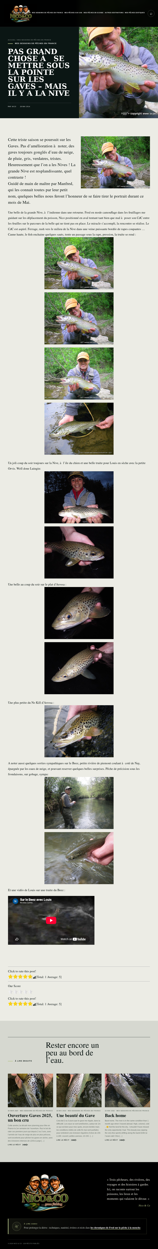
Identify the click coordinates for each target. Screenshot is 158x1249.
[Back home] (127, 1090)
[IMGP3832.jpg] (79, 858)
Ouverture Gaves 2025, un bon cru (30, 1117)
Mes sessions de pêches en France (47, 12)
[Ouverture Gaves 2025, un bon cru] (30, 1090)
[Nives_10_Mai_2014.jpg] (79, 429)
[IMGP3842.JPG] (79, 497)
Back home (115, 1115)
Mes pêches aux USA (73, 12)
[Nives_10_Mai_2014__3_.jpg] (79, 318)
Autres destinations (114, 12)
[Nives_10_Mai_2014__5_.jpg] (79, 373)
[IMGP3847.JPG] (79, 613)
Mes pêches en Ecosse (93, 12)
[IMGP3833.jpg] (79, 803)
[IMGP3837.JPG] (79, 731)
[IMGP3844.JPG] (79, 552)
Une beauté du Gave (75, 1115)
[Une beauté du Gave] (79, 1090)
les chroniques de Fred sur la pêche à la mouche (115, 1227)
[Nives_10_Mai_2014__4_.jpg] (79, 263)
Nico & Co (26, 12)
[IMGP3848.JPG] (79, 668)
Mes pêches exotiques (135, 12)
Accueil (17, 12)
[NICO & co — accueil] (44, 1192)
